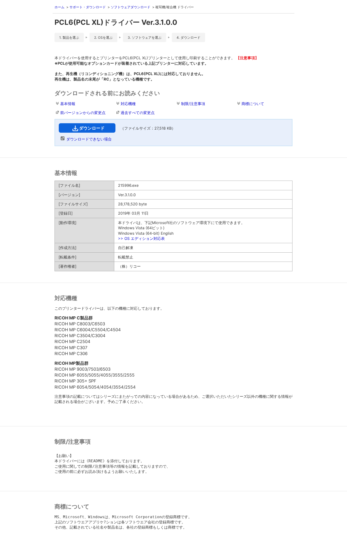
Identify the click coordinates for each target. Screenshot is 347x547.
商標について (252, 103)
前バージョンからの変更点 (83, 112)
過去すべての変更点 (138, 112)
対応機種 (128, 103)
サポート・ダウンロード (87, 7)
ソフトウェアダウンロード (130, 7)
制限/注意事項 (193, 103)
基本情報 (67, 103)
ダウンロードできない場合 (89, 139)
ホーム (59, 7)
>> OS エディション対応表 (141, 238)
